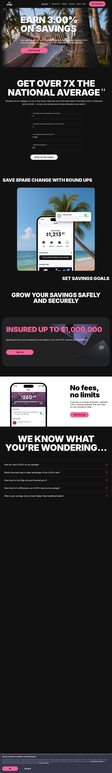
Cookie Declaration (96, 761)
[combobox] (45, 4)
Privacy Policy (44, 763)
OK (10, 769)
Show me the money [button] (44, 157)
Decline (27, 768)
